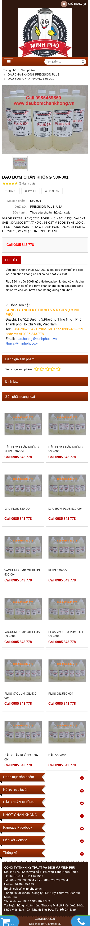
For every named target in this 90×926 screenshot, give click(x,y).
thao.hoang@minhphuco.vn (36, 339)
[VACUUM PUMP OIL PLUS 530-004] (23, 547)
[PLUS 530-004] (67, 547)
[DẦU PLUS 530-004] (23, 485)
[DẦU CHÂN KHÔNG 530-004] (23, 732)
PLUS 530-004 (58, 570)
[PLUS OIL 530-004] (67, 670)
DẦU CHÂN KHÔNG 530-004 (21, 757)
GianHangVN (53, 923)
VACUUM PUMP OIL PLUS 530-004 (22, 572)
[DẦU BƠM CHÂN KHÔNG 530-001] (45, 119)
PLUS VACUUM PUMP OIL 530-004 (66, 634)
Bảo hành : (20, 212)
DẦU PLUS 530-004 (17, 508)
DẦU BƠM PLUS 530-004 (65, 508)
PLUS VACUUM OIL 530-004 (20, 695)
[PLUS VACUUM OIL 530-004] (23, 670)
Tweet (31, 191)
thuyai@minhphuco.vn (23, 343)
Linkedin (53, 191)
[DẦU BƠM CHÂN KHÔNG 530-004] (67, 424)
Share (11, 191)
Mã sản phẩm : (17, 200)
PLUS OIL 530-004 (60, 693)
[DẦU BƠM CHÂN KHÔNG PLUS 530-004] (23, 424)
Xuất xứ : (21, 206)
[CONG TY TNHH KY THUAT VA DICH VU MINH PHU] (45, 56)
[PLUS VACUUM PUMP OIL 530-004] (67, 609)
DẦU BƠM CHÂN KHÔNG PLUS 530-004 (21, 449)
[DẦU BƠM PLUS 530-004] (67, 485)
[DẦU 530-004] (67, 732)
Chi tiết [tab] (11, 260)
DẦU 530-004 (57, 755)
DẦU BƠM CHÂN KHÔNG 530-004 (65, 449)
